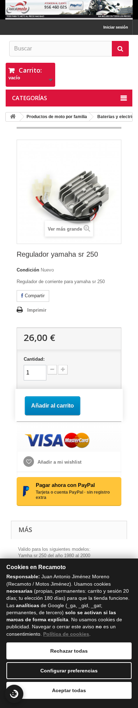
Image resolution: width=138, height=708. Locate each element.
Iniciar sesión (115, 27)
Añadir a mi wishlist (58, 462)
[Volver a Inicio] (12, 116)
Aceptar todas (69, 690)
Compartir (34, 295)
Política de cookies (66, 634)
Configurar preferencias (69, 670)
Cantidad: (34, 359)
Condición (28, 270)
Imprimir (36, 310)
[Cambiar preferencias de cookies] (14, 694)
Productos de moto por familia (57, 116)
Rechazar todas (69, 651)
